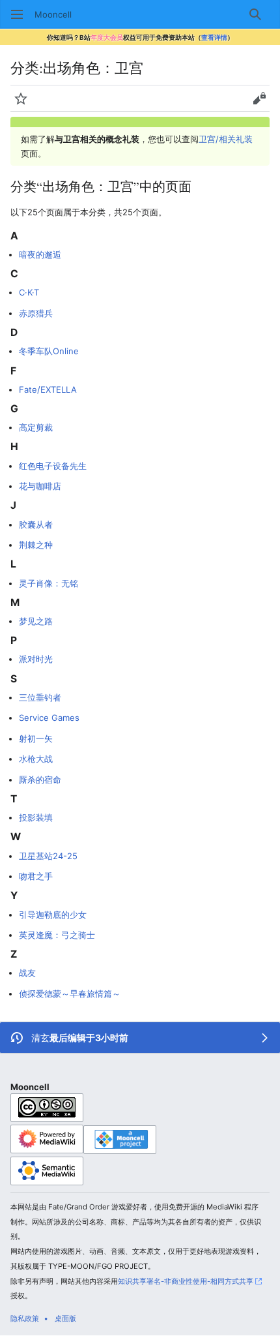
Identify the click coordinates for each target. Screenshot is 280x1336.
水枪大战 (36, 758)
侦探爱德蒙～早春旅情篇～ (69, 993)
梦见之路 (36, 621)
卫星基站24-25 (48, 856)
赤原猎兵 (36, 313)
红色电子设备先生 (53, 466)
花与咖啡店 (40, 486)
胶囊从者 (36, 524)
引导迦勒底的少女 (53, 914)
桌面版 (65, 1318)
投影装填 (36, 817)
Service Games (49, 717)
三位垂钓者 (40, 697)
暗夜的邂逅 (40, 254)
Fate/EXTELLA (48, 389)
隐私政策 (24, 1318)
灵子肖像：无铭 (48, 583)
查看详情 (214, 37)
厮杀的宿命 (40, 779)
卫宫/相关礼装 (226, 139)
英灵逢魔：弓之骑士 (57, 935)
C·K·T (29, 292)
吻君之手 (36, 876)
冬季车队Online (49, 351)
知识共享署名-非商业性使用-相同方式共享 (185, 1281)
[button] (17, 14)
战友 (27, 972)
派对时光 (36, 659)
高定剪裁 (36, 427)
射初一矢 (36, 738)
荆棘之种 (36, 544)
